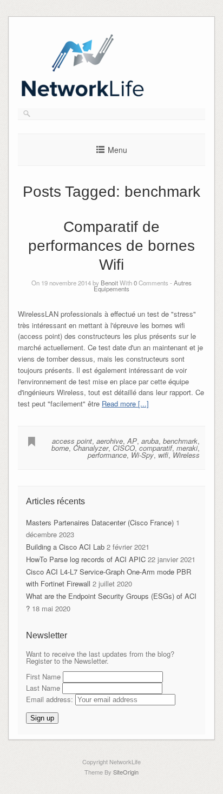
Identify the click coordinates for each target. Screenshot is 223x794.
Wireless (186, 455)
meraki (187, 448)
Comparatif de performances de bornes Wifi (111, 245)
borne (60, 448)
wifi (163, 455)
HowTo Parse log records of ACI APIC (86, 559)
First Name (43, 676)
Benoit (109, 282)
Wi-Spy (142, 455)
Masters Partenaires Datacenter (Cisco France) (100, 522)
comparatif (155, 448)
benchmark (180, 441)
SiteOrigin (126, 772)
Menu (117, 149)
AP (132, 441)
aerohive (109, 441)
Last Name (43, 688)
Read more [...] (125, 403)
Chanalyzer (90, 448)
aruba (150, 441)
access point (72, 441)
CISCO (124, 448)
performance (107, 455)
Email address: (50, 699)
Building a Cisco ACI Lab (65, 547)
